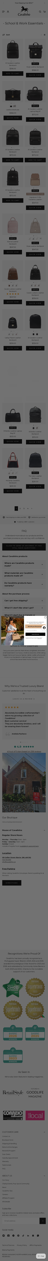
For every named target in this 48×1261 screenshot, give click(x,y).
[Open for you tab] (44, 627)
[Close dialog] (45, 617)
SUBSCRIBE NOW (35, 634)
